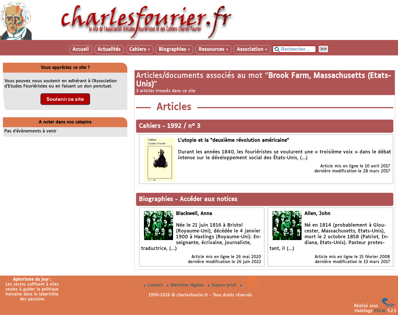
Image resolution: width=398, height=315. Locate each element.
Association (252, 49)
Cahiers (139, 49)
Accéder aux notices (208, 199)
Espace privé (225, 285)
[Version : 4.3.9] (388, 306)
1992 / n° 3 (183, 126)
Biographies (174, 49)
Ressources (213, 49)
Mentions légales (188, 285)
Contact (156, 285)
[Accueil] (199, 39)
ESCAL (380, 311)
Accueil (81, 49)
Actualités (109, 49)
